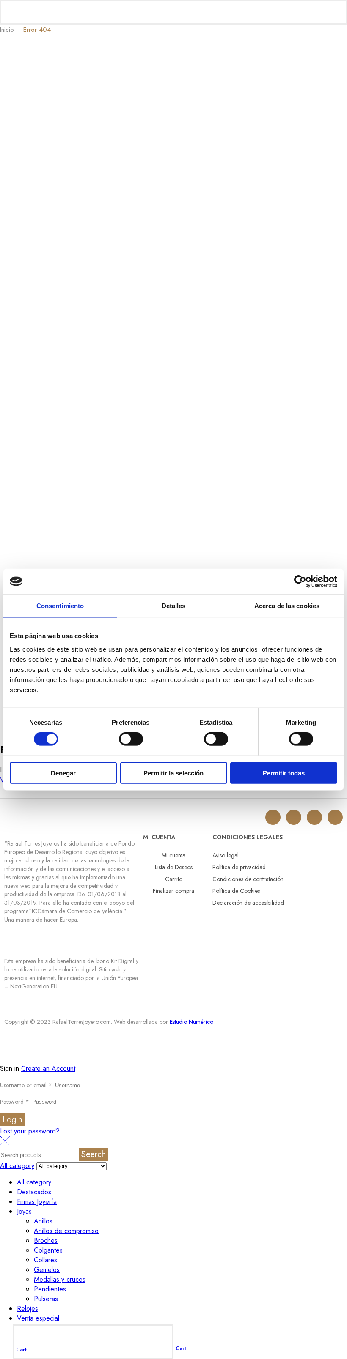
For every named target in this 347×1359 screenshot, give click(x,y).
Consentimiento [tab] (60, 605)
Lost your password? (30, 1131)
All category (34, 1182)
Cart (21, 1350)
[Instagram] (273, 817)
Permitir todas (284, 772)
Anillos (43, 1221)
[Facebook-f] (314, 817)
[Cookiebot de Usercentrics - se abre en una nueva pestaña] (300, 581)
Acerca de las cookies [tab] (286, 605)
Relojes (27, 1308)
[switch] (131, 739)
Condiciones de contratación (248, 879)
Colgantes (48, 1250)
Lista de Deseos (174, 867)
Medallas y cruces (59, 1279)
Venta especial (38, 1318)
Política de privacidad (239, 867)
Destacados (34, 1192)
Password (14, 1101)
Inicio (7, 29)
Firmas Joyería (37, 1201)
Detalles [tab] (174, 605)
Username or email (26, 1085)
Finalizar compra (173, 891)
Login (12, 1119)
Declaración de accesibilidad (248, 902)
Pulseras (46, 1299)
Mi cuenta (173, 855)
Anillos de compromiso (66, 1231)
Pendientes (50, 1289)
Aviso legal (225, 855)
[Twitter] (293, 817)
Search (93, 1154)
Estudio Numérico (191, 1022)
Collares (45, 1260)
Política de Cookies (236, 891)
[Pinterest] (335, 817)
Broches (46, 1240)
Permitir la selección (173, 772)
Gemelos (47, 1269)
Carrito (173, 879)
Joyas (24, 1211)
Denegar (63, 772)
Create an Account (48, 1068)
